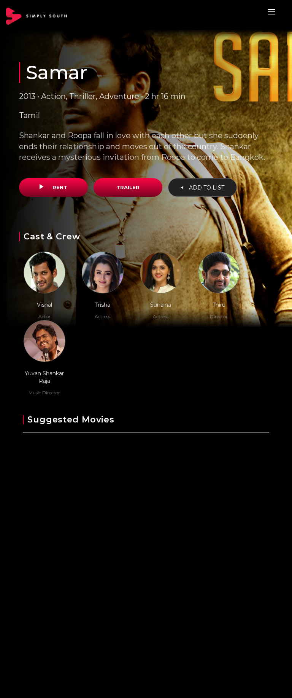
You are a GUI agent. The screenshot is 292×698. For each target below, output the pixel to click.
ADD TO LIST (202, 187)
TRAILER (128, 187)
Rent (59, 187)
